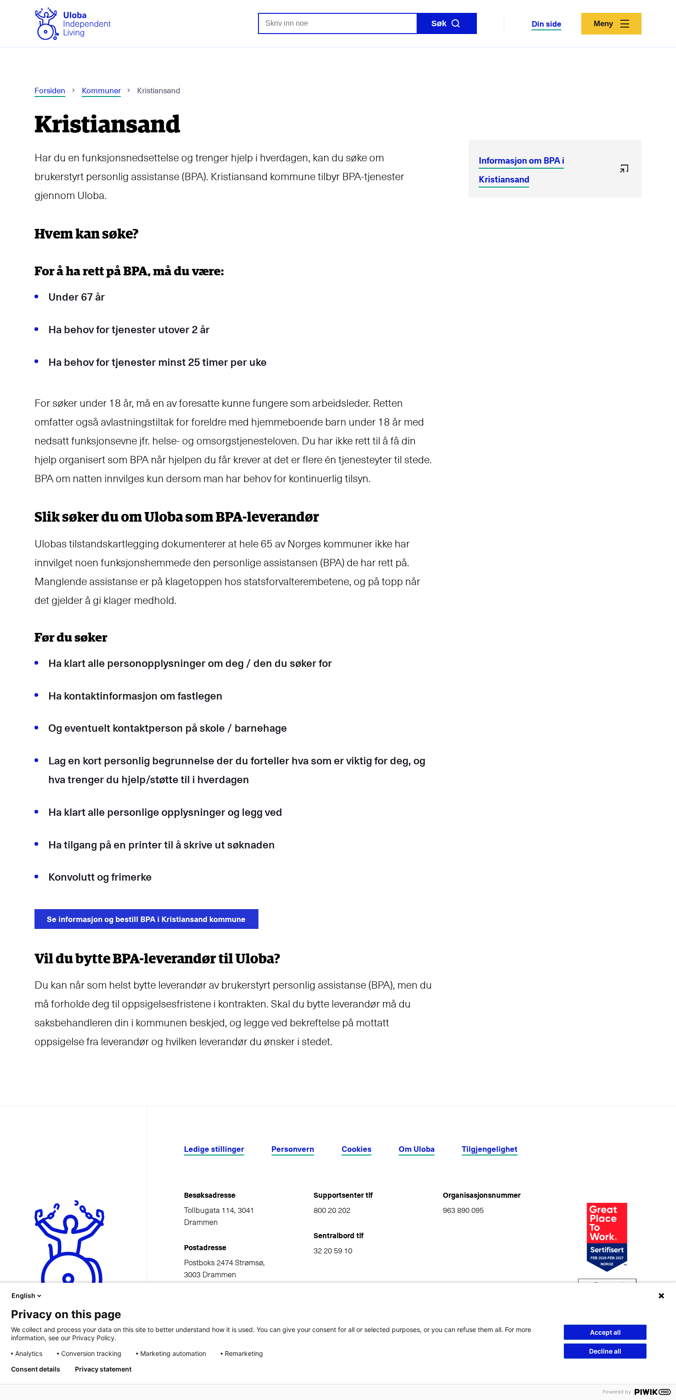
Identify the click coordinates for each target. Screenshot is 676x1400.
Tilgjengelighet (489, 1149)
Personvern (292, 1149)
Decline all (605, 1351)
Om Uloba (417, 1149)
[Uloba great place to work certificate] (607, 1237)
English (23, 1295)
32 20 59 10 (333, 1250)
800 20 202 (332, 1210)
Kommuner (101, 90)
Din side (546, 23)
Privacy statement (103, 1369)
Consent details (35, 1369)
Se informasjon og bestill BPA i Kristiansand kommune (146, 919)
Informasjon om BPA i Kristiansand (521, 169)
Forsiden (49, 90)
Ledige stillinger (214, 1149)
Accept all (605, 1332)
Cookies (357, 1149)
